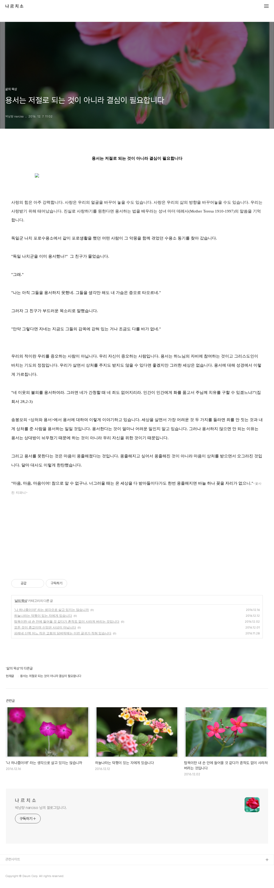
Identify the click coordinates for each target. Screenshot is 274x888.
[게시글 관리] (38, 583)
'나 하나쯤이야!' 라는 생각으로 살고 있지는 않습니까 (51, 610)
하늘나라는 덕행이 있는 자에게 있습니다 (43, 616)
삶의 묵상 (21, 601)
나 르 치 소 (14, 6)
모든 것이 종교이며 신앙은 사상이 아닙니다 (45, 627)
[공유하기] (31, 583)
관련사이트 (12, 859)
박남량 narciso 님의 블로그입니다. (41, 808)
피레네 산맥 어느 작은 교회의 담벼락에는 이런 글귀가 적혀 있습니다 (62, 633)
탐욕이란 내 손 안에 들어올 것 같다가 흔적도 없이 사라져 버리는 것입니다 (66, 621)
